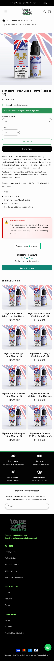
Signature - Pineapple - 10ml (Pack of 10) (39, 315)
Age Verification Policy (14, 577)
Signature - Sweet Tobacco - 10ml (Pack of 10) (14, 315)
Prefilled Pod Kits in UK (14, 633)
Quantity (5, 127)
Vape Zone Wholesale (16, 655)
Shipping (5, 105)
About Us (8, 598)
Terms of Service (12, 564)
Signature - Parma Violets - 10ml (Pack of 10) (39, 395)
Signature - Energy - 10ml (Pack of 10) (14, 355)
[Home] (4, 21)
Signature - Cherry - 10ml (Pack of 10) (40, 355)
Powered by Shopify (43, 655)
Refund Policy (10, 558)
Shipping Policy (11, 571)
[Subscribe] (46, 506)
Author (8, 605)
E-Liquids (9, 626)
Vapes (7, 620)
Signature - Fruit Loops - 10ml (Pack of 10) (14, 395)
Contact (8, 592)
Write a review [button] (27, 267)
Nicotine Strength (8, 116)
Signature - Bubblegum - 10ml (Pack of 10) (14, 434)
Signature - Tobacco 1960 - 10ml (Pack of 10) (40, 434)
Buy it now (27, 148)
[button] (5, 11)
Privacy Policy (10, 551)
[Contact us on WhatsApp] (47, 647)
